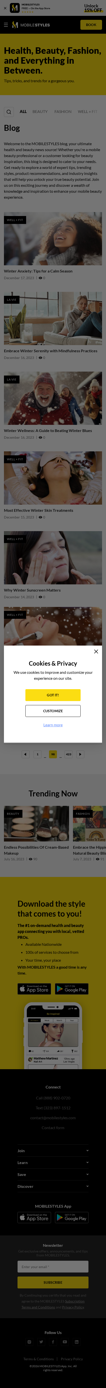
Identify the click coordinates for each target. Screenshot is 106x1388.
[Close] (96, 651)
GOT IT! (53, 695)
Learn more (53, 724)
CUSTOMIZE (53, 711)
